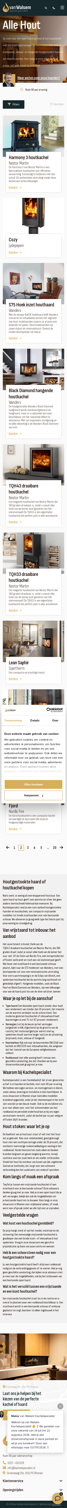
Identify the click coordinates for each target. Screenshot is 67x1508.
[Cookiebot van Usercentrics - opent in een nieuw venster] (47, 710)
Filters (16, 104)
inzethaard (8, 1306)
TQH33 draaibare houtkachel (23, 577)
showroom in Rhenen (14, 1204)
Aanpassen (31, 795)
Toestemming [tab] (13, 720)
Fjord (13, 806)
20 (54, 847)
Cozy (13, 240)
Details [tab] (34, 720)
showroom (34, 1242)
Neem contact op (28, 82)
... (48, 847)
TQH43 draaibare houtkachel (23, 489)
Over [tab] (55, 720)
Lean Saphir (19, 663)
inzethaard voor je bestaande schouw (22, 1188)
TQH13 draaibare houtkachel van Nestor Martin (27, 948)
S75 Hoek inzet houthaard (31, 305)
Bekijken (13, 187)
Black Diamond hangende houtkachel (31, 394)
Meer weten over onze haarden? (38, 78)
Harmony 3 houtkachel (28, 158)
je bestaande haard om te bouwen (20, 1200)
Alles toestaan (33, 784)
